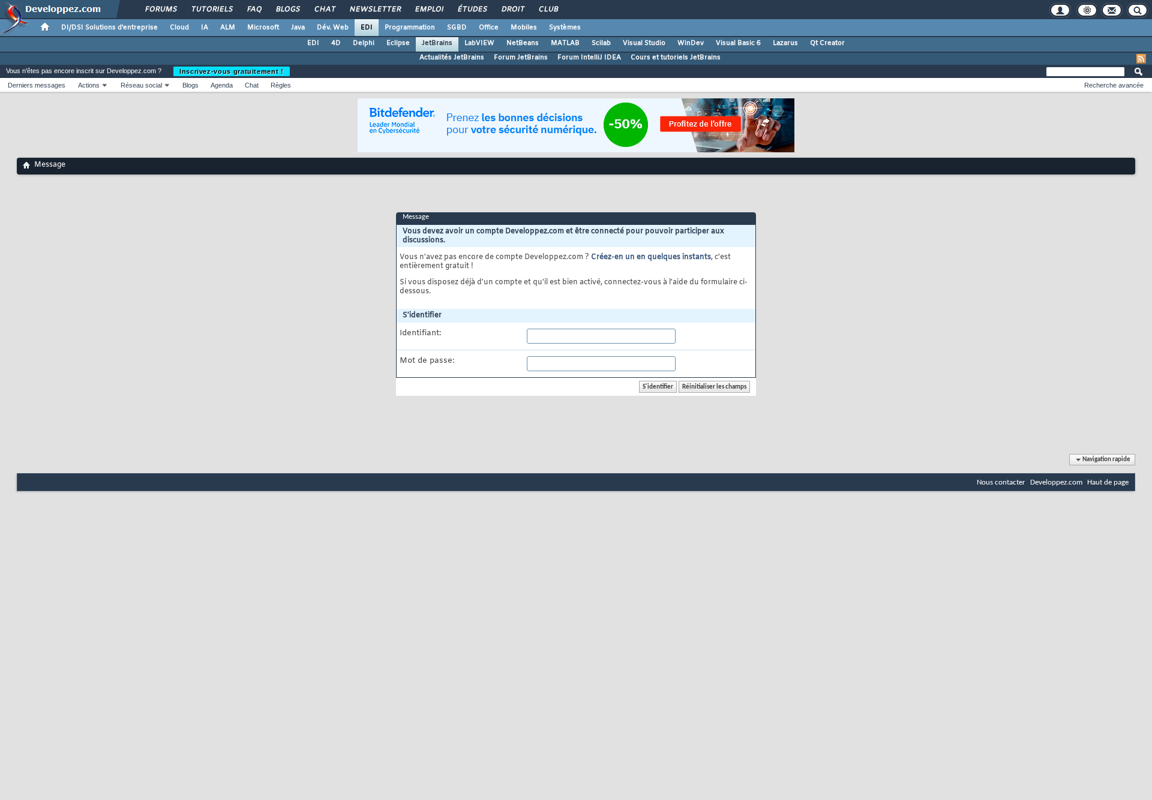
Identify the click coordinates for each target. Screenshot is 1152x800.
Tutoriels (211, 9)
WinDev (690, 43)
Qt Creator (827, 43)
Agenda (222, 85)
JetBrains (437, 43)
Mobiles (524, 27)
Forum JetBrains (521, 57)
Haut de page (1108, 482)
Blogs (287, 9)
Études (472, 9)
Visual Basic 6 (738, 43)
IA (204, 27)
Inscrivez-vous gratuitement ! (231, 71)
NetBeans (522, 43)
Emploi (428, 9)
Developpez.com (1056, 482)
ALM (227, 27)
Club (548, 9)
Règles (281, 85)
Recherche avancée (1114, 85)
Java (298, 27)
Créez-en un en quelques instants (651, 257)
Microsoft (263, 27)
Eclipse (398, 43)
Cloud (179, 27)
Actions (89, 85)
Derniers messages (36, 85)
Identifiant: (420, 333)
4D (336, 43)
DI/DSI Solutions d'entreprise (109, 27)
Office (489, 27)
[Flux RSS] (1141, 59)
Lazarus (785, 43)
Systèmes (565, 27)
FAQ (253, 9)
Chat (324, 9)
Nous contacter (1001, 482)
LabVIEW (479, 43)
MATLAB (565, 43)
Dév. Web (333, 27)
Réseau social (141, 85)
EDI (367, 27)
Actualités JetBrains (451, 57)
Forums (160, 9)
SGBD (457, 27)
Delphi (363, 43)
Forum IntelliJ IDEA (589, 57)
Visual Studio (644, 43)
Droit (512, 9)
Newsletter (374, 9)
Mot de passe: (427, 361)
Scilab (601, 43)
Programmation (410, 27)
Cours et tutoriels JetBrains (676, 57)
